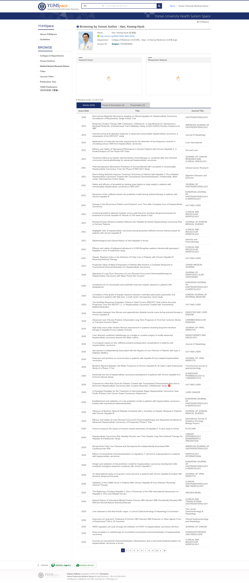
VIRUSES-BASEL (193, 492)
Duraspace (104, 574)
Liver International (193, 142)
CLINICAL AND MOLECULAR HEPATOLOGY (192, 214)
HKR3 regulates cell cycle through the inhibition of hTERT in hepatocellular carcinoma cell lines (135, 527)
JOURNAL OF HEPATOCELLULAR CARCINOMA (194, 274)
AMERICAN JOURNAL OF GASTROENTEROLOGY (197, 126)
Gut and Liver (191, 150)
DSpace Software (74, 574)
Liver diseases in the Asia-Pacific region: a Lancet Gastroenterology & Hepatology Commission (135, 511)
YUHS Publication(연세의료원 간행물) (49, 88)
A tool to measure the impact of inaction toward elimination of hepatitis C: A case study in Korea (135, 428)
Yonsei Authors (47, 61)
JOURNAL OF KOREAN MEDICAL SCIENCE (196, 223)
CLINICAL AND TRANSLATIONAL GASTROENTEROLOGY (196, 501)
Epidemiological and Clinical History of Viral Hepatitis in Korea (120, 240)
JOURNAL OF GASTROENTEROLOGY (196, 185)
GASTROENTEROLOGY (196, 117)
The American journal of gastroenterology (196, 367)
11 (160, 550)
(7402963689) (125, 44)
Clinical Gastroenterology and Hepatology (196, 520)
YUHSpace (204, 22)
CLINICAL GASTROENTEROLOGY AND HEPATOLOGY (196, 483)
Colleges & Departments (52, 56)
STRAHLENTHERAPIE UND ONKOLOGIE (195, 533)
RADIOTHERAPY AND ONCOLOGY (195, 336)
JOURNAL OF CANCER (196, 527)
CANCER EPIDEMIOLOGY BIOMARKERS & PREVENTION (193, 437)
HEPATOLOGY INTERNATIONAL (193, 455)
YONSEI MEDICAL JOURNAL (193, 266)
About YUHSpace (48, 34)
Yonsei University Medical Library (193, 6)
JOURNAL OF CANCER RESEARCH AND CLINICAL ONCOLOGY (196, 159)
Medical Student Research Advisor (54, 66)
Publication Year (48, 82)
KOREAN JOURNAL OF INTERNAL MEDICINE (196, 295)
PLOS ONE (190, 428)
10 (156, 550)
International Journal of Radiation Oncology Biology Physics (195, 421)
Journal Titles (47, 76)
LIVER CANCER (192, 392)
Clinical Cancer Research (197, 168)
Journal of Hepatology (195, 135)
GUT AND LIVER (193, 205)
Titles (43, 71)
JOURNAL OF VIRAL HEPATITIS (194, 328)
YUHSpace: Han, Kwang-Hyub (59, 6)
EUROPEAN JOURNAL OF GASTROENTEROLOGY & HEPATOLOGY (196, 195)
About (172, 6)
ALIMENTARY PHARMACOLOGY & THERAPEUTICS (194, 375)
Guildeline (45, 39)
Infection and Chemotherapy (192, 240)
